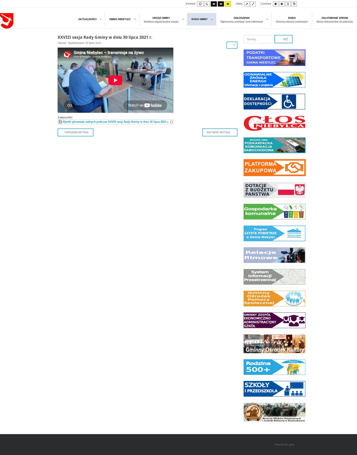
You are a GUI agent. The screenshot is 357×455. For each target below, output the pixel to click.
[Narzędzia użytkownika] (231, 45)
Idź (285, 39)
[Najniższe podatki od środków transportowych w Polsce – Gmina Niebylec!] (271, 59)
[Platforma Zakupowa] (271, 167)
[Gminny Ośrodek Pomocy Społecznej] (271, 298)
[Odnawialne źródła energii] (271, 80)
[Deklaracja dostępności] (271, 101)
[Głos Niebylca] (271, 123)
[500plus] (271, 367)
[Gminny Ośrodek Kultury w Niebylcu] (271, 343)
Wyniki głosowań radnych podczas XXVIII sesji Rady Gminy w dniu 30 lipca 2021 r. (116, 121)
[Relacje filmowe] (271, 255)
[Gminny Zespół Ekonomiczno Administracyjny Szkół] (271, 320)
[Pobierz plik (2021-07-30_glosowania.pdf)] (60, 121)
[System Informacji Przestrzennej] (271, 277)
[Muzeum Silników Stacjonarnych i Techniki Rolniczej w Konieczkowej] (271, 411)
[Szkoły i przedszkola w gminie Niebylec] (271, 389)
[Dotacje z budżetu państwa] (271, 190)
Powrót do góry (285, 444)
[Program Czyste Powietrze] (271, 233)
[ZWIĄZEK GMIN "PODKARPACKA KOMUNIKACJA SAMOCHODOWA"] (271, 145)
